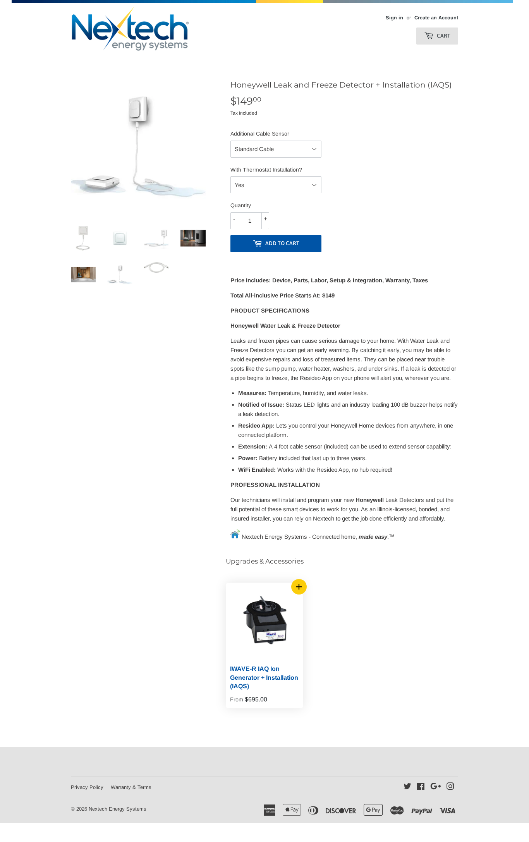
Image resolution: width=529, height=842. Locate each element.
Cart (443, 36)
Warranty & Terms (131, 787)
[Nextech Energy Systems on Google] (435, 787)
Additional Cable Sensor (259, 134)
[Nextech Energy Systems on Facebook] (421, 787)
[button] (299, 587)
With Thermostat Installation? (266, 170)
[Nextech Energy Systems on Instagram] (450, 787)
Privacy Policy (87, 787)
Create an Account (436, 18)
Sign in (394, 18)
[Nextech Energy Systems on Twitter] (407, 787)
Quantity (240, 205)
